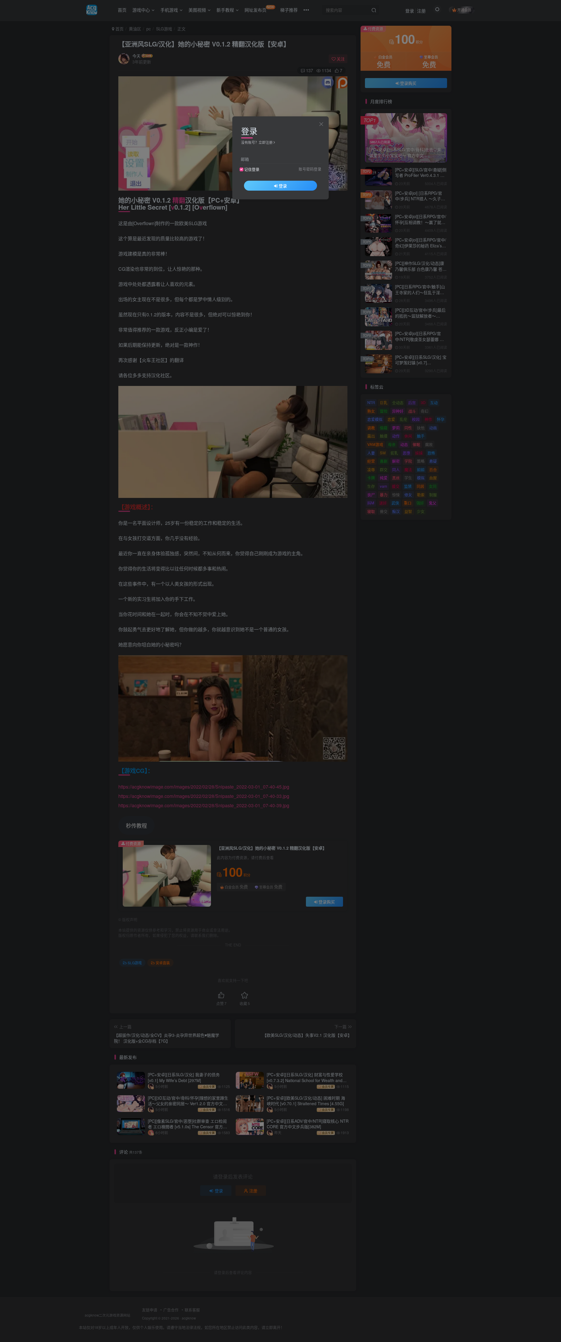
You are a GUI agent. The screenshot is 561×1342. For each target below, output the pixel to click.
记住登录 (251, 169)
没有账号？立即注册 (257, 142)
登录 (283, 186)
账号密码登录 (310, 169)
